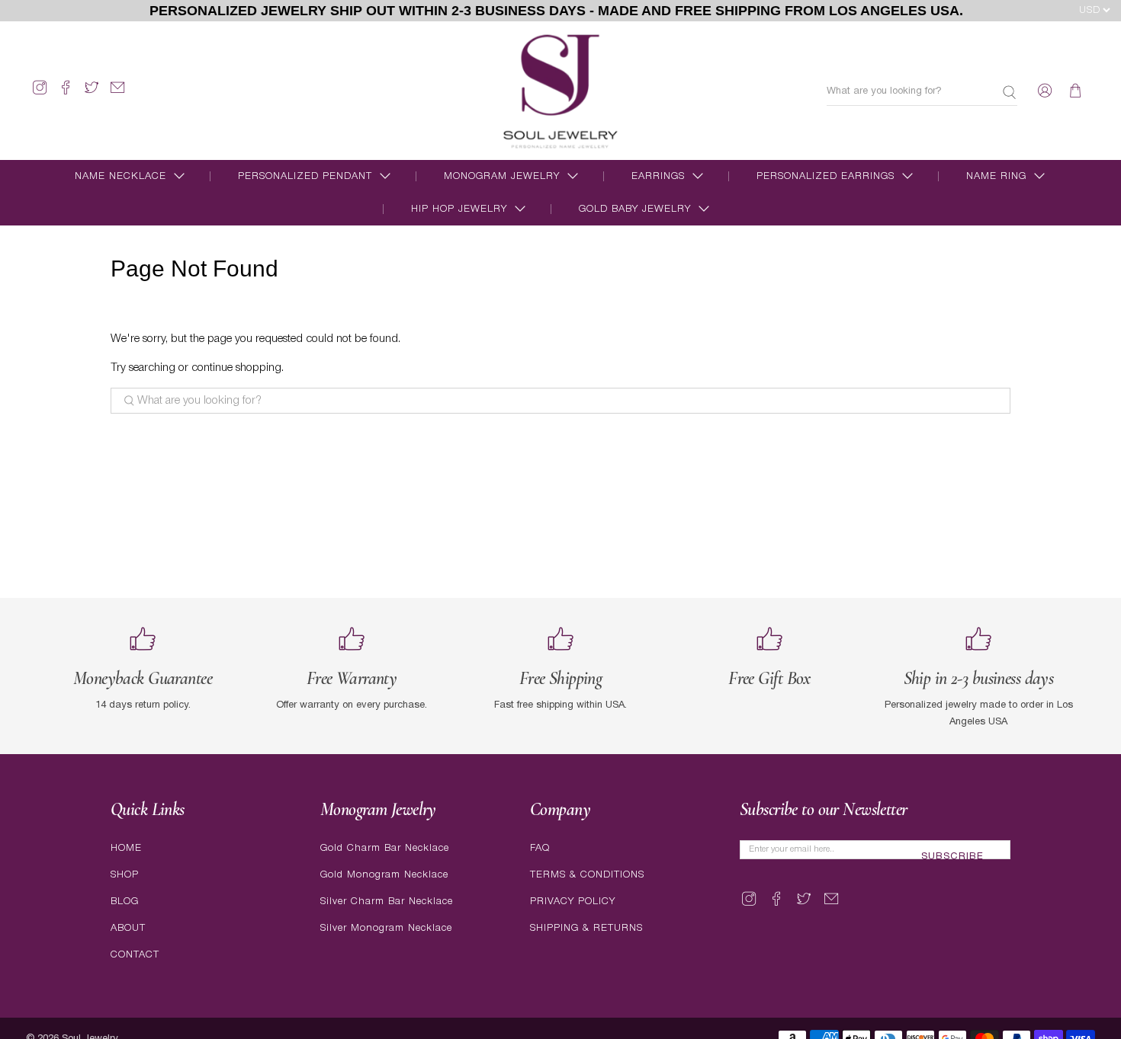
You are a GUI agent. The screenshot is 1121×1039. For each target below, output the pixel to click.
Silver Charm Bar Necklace (386, 901)
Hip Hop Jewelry (459, 209)
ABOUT (128, 928)
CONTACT (135, 955)
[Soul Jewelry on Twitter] (91, 94)
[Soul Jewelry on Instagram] (40, 94)
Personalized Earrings (825, 176)
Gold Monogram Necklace (384, 875)
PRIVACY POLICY (572, 901)
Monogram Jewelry (502, 176)
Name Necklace (120, 176)
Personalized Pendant (305, 176)
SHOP (125, 875)
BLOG (125, 901)
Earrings (658, 176)
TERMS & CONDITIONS (587, 875)
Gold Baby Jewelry (635, 209)
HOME (126, 848)
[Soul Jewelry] (561, 90)
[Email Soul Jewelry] (117, 94)
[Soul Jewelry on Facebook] (65, 94)
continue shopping (236, 368)
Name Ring (996, 176)
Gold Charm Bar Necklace (384, 848)
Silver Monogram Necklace (386, 928)
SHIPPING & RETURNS (586, 928)
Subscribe (952, 857)
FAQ (540, 848)
